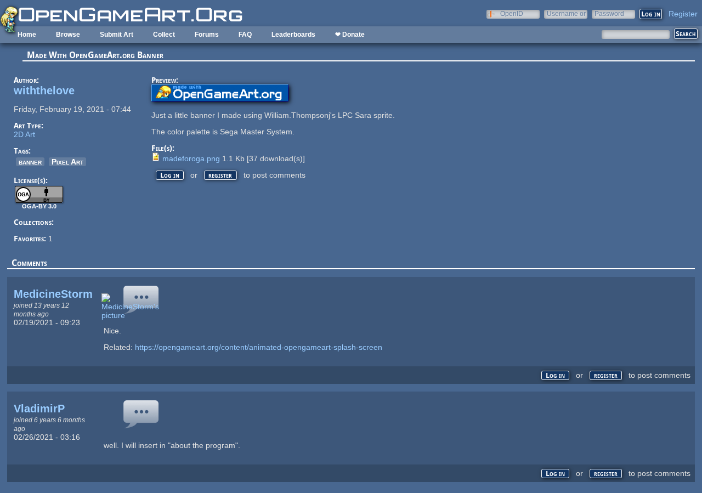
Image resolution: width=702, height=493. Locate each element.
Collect (164, 34)
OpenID (511, 13)
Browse (68, 34)
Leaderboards (293, 34)
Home (27, 34)
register (220, 175)
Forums (207, 34)
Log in (169, 175)
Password (609, 13)
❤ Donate (350, 34)
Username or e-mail (566, 13)
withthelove (44, 90)
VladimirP (39, 409)
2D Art (24, 134)
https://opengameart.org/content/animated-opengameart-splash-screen (258, 347)
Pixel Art (67, 161)
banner (30, 161)
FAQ (245, 34)
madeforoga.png (191, 158)
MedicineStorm (53, 294)
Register (683, 13)
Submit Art (116, 34)
